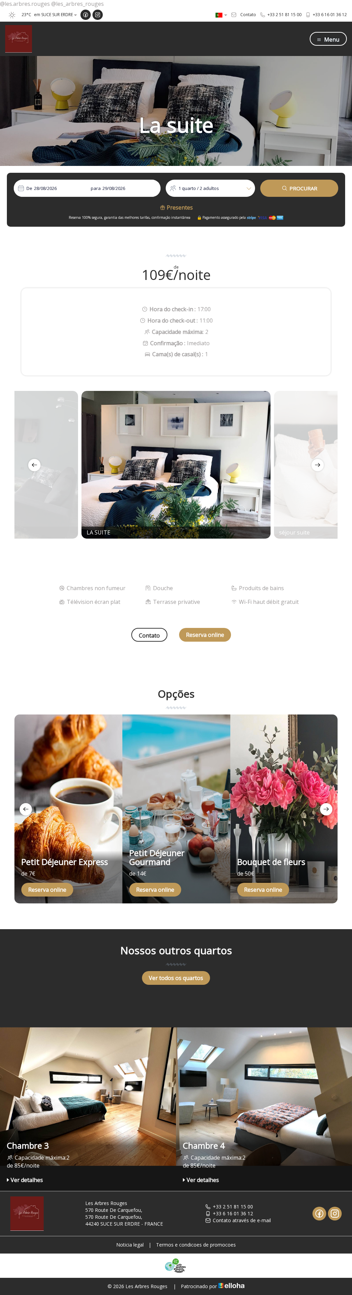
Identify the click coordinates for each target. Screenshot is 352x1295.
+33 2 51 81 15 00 (233, 1206)
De (29, 188)
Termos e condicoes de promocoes (196, 1244)
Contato (149, 635)
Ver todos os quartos (176, 978)
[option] (176, 465)
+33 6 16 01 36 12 (233, 1213)
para (96, 188)
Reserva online (205, 635)
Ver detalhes (27, 1180)
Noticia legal (130, 1244)
